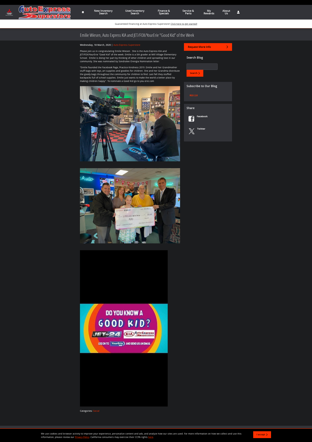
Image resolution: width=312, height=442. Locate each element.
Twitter (201, 128)
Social (96, 410)
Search (193, 73)
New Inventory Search (103, 12)
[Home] (9, 12)
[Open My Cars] (237, 12)
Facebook (202, 116)
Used (134, 12)
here (150, 437)
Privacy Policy (82, 437)
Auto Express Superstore (126, 44)
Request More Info (199, 47)
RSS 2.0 (193, 95)
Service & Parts (188, 12)
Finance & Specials (164, 12)
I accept (261, 434)
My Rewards (209, 12)
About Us (226, 12)
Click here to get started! (184, 23)
